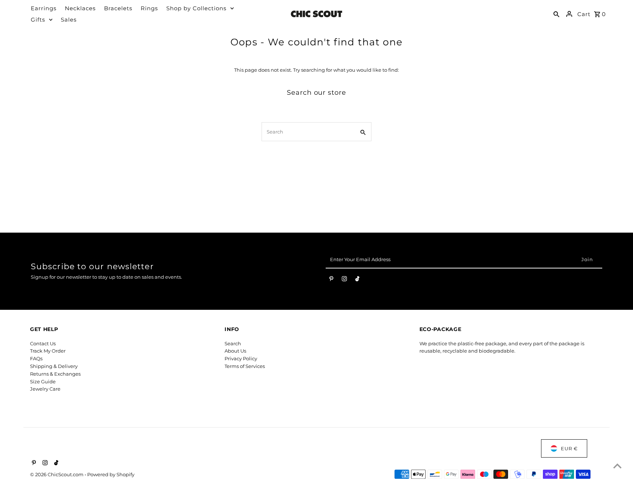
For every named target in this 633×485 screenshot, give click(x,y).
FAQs (36, 358)
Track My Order (48, 351)
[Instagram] (344, 280)
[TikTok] (357, 280)
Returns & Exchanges (55, 374)
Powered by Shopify (110, 474)
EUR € (569, 448)
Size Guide (43, 381)
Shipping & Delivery (54, 366)
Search (233, 343)
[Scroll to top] (617, 466)
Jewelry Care (45, 389)
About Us (235, 351)
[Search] (556, 14)
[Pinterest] (331, 280)
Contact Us (43, 343)
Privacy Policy (241, 358)
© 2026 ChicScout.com (57, 474)
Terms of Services (245, 366)
